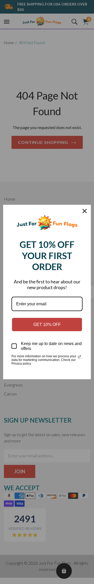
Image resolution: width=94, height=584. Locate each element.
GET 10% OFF (47, 324)
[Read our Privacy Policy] (79, 357)
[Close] (84, 211)
